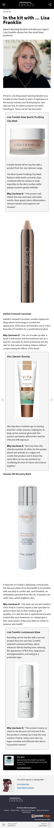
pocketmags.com (41, 819)
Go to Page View (23, 784)
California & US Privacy (28, 810)
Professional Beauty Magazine (26, 808)
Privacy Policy (14, 810)
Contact (6, 810)
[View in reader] (7, 791)
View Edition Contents (25, 788)
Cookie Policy (26, 812)
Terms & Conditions (43, 810)
